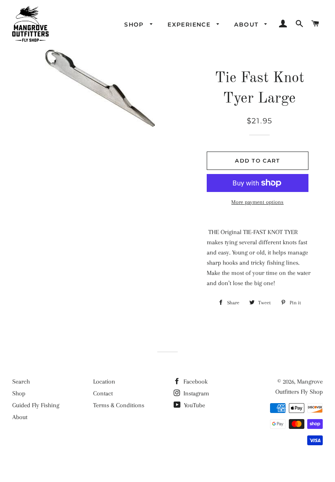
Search (21, 381)
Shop (135, 24)
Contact (103, 393)
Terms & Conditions (118, 405)
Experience (190, 24)
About (247, 24)
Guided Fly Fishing (35, 405)
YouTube (193, 405)
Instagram (195, 393)
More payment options (257, 202)
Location (104, 381)
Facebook (195, 381)
